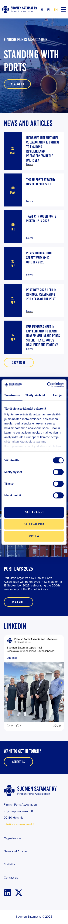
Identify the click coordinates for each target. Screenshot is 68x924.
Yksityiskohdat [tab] (35, 395)
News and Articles (16, 851)
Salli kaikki (34, 512)
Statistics (9, 864)
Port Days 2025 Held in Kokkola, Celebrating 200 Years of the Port (41, 294)
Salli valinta (34, 524)
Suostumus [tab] (12, 395)
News (29, 164)
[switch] (58, 472)
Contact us (11, 877)
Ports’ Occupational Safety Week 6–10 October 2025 (39, 257)
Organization (12, 838)
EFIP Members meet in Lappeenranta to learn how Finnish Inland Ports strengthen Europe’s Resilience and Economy (43, 336)
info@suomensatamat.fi (19, 824)
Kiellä (34, 536)
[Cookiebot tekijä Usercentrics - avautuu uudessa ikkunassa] (48, 384)
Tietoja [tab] (57, 395)
